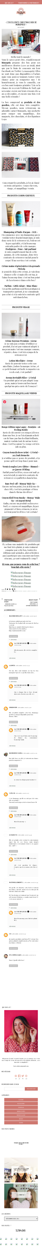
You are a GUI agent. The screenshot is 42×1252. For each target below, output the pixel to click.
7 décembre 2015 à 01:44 (31, 882)
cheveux (21, 1107)
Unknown (13, 707)
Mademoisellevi (15, 616)
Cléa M (12, 793)
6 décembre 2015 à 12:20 (30, 753)
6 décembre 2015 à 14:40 (25, 835)
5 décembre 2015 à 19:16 (30, 616)
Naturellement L (16, 882)
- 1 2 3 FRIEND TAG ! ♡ (21, 1195)
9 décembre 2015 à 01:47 (19, 934)
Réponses (14, 639)
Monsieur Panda (16, 753)
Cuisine (21, 1100)
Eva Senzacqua (15, 955)
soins (21, 1123)
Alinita (12, 665)
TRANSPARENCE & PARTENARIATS (28, 3)
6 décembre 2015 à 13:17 (22, 793)
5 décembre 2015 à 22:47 (23, 665)
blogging (21, 1103)
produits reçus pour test (32, 591)
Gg (10, 934)
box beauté (21, 591)
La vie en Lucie (20, 643)
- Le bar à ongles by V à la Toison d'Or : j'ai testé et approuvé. (21, 1169)
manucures (21, 1111)
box (17, 591)
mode (21, 1119)
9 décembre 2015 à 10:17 (29, 955)
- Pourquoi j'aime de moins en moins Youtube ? (21, 1143)
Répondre (13, 636)
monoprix (25, 591)
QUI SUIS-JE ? (9, 3)
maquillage (21, 1115)
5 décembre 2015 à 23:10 (24, 707)
